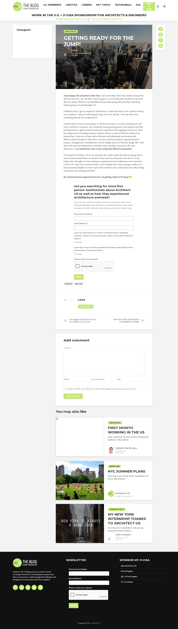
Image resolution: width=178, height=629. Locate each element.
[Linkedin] (27, 587)
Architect (68, 284)
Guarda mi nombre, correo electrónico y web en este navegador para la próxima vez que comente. (101, 389)
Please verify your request (86, 259)
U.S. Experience (52, 5)
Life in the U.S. (70, 31)
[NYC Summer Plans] (80, 480)
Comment (67, 348)
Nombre (67, 379)
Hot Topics (103, 5)
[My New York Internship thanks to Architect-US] (80, 523)
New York (78, 284)
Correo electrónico (98, 379)
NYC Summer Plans (126, 471)
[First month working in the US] (80, 436)
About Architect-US (129, 566)
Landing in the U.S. (116, 509)
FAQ (138, 5)
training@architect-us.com (75, 18)
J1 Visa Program (127, 571)
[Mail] (40, 587)
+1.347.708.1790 (97, 18)
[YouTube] (34, 587)
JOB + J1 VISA (149, 5)
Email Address (80, 223)
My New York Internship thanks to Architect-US (127, 518)
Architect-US (95, 623)
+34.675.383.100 (114, 18)
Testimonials (123, 5)
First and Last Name (83, 214)
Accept (79, 242)
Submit (78, 277)
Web (58, 18)
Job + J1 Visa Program (129, 576)
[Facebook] (15, 587)
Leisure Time (114, 466)
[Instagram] (21, 587)
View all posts (86, 306)
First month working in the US (126, 430)
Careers (87, 5)
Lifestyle (71, 5)
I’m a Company (127, 582)
